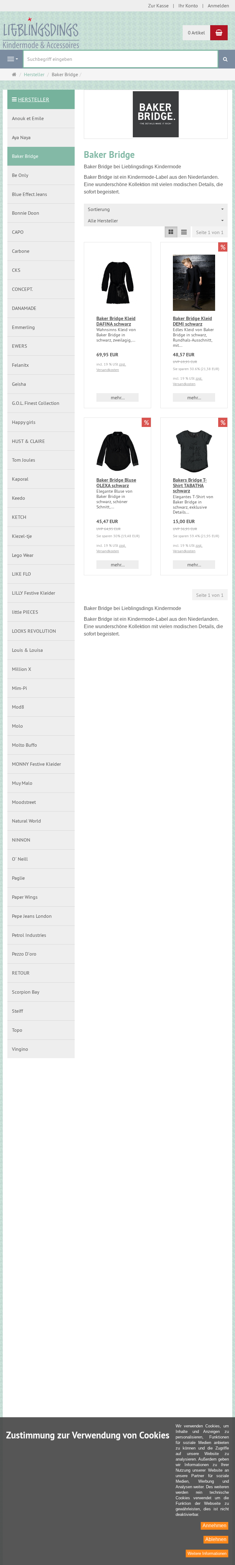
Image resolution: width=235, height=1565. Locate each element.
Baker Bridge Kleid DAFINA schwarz (116, 321)
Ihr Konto (188, 5)
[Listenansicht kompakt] (184, 232)
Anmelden (218, 5)
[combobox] (156, 209)
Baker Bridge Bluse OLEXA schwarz (116, 483)
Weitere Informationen (207, 1553)
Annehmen (214, 1525)
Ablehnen (215, 1539)
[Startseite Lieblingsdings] (41, 32)
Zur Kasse (158, 5)
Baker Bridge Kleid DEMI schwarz (192, 321)
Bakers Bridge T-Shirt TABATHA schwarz (190, 485)
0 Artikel (196, 32)
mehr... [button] (118, 397)
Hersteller (33, 99)
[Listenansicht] (171, 232)
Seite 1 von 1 (210, 232)
